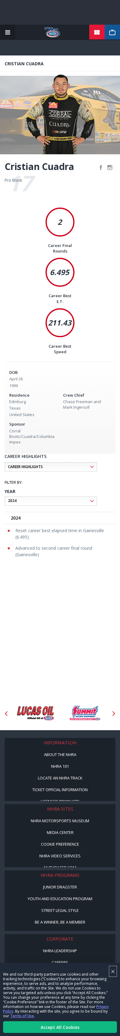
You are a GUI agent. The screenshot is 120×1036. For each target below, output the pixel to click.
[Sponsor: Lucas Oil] (35, 713)
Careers (60, 962)
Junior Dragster (60, 887)
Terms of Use (22, 1015)
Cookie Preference (60, 844)
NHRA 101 (60, 766)
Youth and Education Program (60, 898)
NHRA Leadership (60, 950)
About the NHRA (60, 754)
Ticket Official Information (60, 789)
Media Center (60, 832)
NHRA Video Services (60, 856)
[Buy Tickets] (97, 32)
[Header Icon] (7, 32)
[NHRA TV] (112, 32)
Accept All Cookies (60, 1027)
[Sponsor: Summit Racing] (84, 713)
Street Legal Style (60, 910)
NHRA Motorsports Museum (60, 821)
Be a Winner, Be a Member (60, 922)
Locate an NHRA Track (60, 778)
